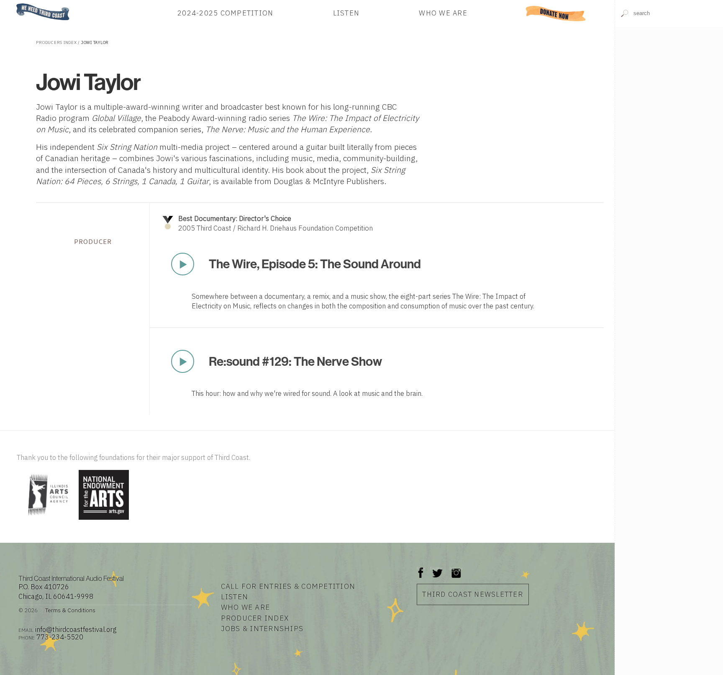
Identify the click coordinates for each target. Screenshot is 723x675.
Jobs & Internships (262, 628)
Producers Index (56, 42)
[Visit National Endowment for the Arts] (104, 520)
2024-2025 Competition (225, 13)
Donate (556, 13)
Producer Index (255, 618)
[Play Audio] (668, 82)
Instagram (456, 568)
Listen (346, 13)
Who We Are (443, 13)
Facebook (421, 568)
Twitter (436, 568)
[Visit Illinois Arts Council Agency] (47, 520)
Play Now (183, 264)
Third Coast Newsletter (472, 594)
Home (13, 4)
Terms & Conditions (70, 610)
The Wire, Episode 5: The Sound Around (315, 264)
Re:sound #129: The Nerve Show (295, 361)
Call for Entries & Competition (288, 586)
